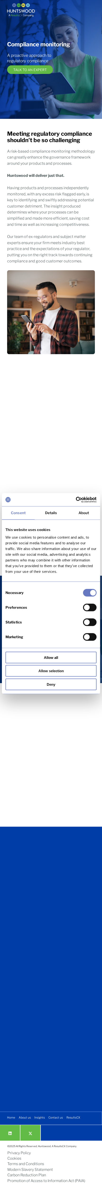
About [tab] (84, 513)
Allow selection (51, 671)
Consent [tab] (18, 513)
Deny (51, 684)
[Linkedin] (10, 1133)
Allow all (51, 657)
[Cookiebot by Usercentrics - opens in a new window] (76, 500)
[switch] (90, 607)
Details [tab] (51, 513)
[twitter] (30, 1133)
